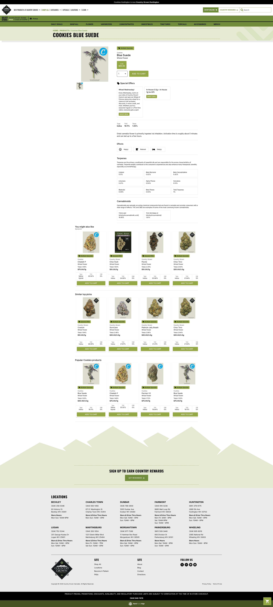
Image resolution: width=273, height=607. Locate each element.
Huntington (196, 502)
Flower (89, 24)
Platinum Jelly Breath (150, 327)
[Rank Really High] (136, 603)
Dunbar (124, 502)
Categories (55, 10)
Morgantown (128, 527)
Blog (139, 568)
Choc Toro (178, 262)
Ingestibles (147, 24)
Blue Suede (82, 393)
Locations (74, 10)
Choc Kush (114, 262)
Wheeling (194, 527)
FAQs (96, 574)
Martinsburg (94, 527)
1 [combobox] (118, 74)
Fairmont (160, 502)
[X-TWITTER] (182, 564)
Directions (141, 574)
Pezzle (144, 262)
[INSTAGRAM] (186, 564)
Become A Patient (101, 571)
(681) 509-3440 (161, 531)
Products (64, 30)
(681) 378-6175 (195, 506)
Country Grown (115, 259)
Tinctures (165, 24)
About (139, 564)
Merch (217, 24)
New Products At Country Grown (26, 10)
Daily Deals (56, 24)
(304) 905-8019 (195, 531)
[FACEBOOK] (190, 564)
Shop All (45, 10)
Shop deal (124, 114)
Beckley (56, 502)
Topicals (182, 24)
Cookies (80, 259)
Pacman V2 (146, 393)
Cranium (81, 327)
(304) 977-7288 (126, 531)
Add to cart (139, 74)
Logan (55, 527)
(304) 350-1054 (92, 531)
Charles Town (94, 502)
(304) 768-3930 (126, 506)
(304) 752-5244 (57, 531)
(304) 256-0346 (57, 506)
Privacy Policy (206, 584)
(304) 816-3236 (161, 506)
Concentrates (126, 24)
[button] (23, 19)
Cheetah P (82, 262)
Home (55, 30)
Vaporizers (106, 24)
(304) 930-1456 (92, 506)
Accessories (200, 24)
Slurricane (114, 327)
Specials (66, 10)
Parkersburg (162, 527)
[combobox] (255, 9)
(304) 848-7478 (136, 598)
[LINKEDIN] (195, 564)
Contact (140, 571)
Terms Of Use (217, 584)
